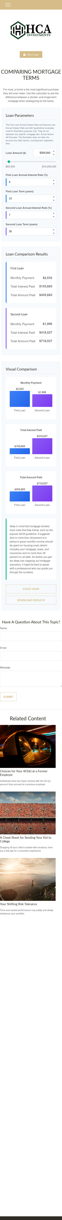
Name (3, 628)
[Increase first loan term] (54, 196)
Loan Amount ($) (16, 153)
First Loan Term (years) (20, 191)
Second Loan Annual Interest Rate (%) (29, 208)
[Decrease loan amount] (54, 154)
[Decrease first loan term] (54, 200)
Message (5, 667)
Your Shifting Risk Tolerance (18, 904)
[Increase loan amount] (54, 151)
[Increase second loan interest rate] (54, 213)
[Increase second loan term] (54, 229)
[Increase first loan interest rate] (54, 180)
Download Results (31, 600)
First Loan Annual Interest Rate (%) (27, 175)
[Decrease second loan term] (54, 233)
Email (3, 648)
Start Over (31, 589)
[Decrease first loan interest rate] (54, 184)
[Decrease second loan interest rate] (54, 217)
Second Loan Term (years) (22, 224)
